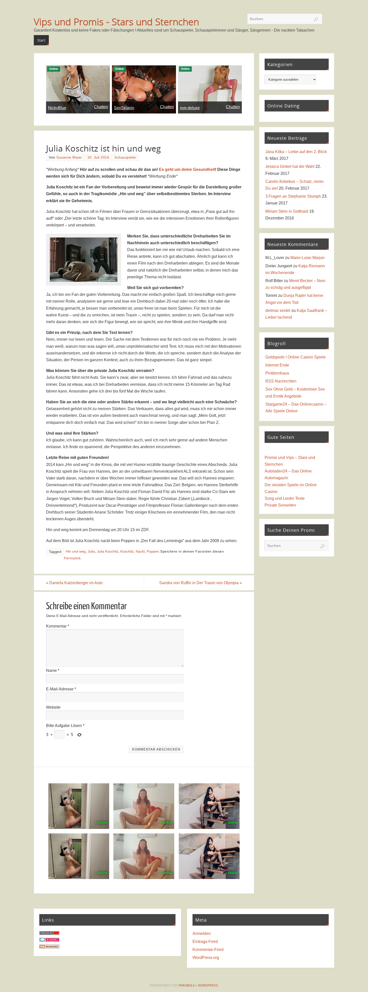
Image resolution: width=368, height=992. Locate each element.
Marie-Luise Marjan (307, 258)
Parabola (187, 985)
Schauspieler (125, 157)
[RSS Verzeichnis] (49, 947)
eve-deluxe (190, 108)
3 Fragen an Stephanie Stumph (293, 196)
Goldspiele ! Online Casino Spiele (295, 357)
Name (52, 670)
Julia (91, 551)
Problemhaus (277, 373)
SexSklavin (124, 108)
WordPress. (208, 985)
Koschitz (127, 551)
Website (53, 707)
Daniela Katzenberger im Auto (74, 583)
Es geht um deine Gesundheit (187, 169)
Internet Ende (277, 365)
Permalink (72, 558)
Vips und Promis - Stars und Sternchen (116, 22)
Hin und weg (76, 551)
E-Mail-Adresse (61, 689)
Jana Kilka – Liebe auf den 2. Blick (296, 152)
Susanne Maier (69, 157)
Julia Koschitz (107, 551)
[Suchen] (315, 19)
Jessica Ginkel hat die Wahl (289, 166)
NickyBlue (57, 108)
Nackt (140, 551)
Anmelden (202, 933)
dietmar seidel (277, 310)
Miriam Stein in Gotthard (286, 211)
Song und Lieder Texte (285, 498)
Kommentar (57, 626)
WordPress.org (206, 957)
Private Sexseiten (280, 505)
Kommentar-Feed (208, 949)
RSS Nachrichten (280, 381)
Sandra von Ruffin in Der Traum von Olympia (200, 583)
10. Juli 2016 (98, 157)
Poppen (153, 551)
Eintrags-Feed (205, 941)
